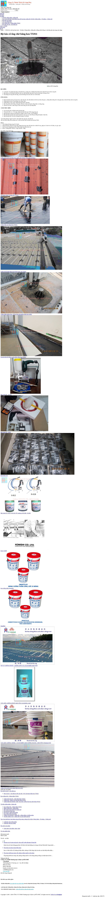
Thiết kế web (56, 894)
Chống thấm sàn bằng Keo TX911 (9, 225)
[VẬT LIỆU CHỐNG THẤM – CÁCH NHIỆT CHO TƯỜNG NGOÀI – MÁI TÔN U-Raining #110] (27, 741)
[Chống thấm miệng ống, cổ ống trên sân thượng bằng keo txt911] (31, 313)
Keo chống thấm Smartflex (7, 588)
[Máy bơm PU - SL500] (24, 393)
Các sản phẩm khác (7, 21)
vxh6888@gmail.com (6, 837)
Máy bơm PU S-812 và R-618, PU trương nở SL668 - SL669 (16, 513)
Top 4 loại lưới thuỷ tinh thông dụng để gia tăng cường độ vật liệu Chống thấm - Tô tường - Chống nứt (27, 19)
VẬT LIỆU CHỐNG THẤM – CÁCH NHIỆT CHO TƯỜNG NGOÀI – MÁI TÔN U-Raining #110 (26, 743)
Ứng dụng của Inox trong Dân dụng (12, 847)
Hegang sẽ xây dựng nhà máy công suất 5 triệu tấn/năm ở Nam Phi (20, 842)
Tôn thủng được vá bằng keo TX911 (9, 195)
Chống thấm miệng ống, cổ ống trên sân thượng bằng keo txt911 (16, 314)
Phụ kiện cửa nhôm (7, 20)
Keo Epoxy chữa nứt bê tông (11, 812)
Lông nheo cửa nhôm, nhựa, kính (12, 828)
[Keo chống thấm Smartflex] (24, 587)
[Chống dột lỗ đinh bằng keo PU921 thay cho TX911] (31, 270)
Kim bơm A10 (4, 475)
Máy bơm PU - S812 (6, 432)
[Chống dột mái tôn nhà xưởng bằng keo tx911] (27, 786)
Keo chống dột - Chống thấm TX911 (13, 807)
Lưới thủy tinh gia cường (10, 823)
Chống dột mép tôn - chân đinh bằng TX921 (14, 799)
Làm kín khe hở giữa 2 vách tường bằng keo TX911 (13, 357)
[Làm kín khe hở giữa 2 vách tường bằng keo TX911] (31, 355)
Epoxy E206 (4, 550)
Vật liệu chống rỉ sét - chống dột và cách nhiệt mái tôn (17, 816)
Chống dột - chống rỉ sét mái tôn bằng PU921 (15, 800)
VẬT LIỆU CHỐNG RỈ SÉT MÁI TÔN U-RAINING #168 (16, 703)
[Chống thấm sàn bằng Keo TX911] (25, 223)
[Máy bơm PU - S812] (24, 431)
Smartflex (3, 626)
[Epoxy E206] (24, 549)
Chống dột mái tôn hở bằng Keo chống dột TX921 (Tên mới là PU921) (18, 158)
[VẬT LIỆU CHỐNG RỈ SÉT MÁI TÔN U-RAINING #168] (24, 701)
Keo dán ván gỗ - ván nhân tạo (9, 24)
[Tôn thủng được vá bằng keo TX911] (24, 194)
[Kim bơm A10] (37, 474)
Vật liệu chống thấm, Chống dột (10, 17)
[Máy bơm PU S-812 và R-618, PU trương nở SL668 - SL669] (24, 511)
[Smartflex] (24, 624)
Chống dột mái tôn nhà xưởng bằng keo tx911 (12, 788)
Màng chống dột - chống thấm (11, 808)
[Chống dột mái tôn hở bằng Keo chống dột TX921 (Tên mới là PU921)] (24, 156)
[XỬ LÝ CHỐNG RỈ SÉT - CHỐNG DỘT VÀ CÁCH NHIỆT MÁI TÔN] (27, 664)
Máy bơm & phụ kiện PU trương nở (12, 809)
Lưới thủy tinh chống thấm (10, 822)
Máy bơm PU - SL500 (6, 394)
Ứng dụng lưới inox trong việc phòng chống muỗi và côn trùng (19, 853)
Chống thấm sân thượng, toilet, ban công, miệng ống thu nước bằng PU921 (22, 801)
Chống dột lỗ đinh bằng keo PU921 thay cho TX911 (13, 271)
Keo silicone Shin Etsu (9, 811)
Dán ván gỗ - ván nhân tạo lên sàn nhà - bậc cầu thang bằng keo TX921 (21, 793)
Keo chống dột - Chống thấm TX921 (11, 23)
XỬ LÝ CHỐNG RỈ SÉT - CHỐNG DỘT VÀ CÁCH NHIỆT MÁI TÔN (19, 665)
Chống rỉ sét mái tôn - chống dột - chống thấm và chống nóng (19, 815)
